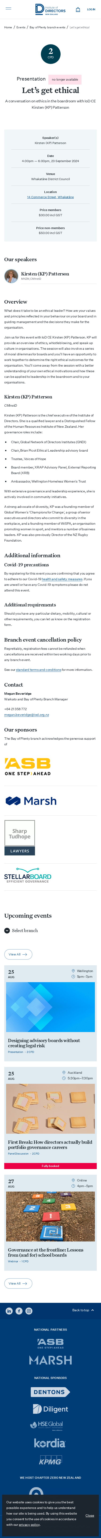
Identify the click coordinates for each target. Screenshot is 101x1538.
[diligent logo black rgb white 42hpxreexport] (50, 1409)
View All (20, 955)
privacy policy (29, 1525)
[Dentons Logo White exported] (50, 1392)
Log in (91, 9)
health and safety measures (62, 579)
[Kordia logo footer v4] (50, 1443)
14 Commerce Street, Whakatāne (50, 197)
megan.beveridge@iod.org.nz (26, 715)
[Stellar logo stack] (48, 875)
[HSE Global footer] (50, 1426)
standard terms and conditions (38, 670)
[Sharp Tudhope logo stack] (48, 838)
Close (89, 1515)
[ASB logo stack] (48, 766)
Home (8, 27)
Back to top (81, 1310)
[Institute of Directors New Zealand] (50, 9)
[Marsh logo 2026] (50, 1360)
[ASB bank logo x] (51, 1344)
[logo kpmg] (50, 1459)
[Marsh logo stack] (48, 802)
